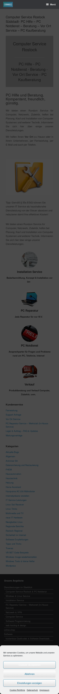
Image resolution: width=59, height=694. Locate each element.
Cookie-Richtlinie (17, 690)
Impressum (44, 690)
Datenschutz (32, 690)
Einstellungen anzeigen (29, 683)
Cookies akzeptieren (29, 664)
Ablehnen (30, 674)
